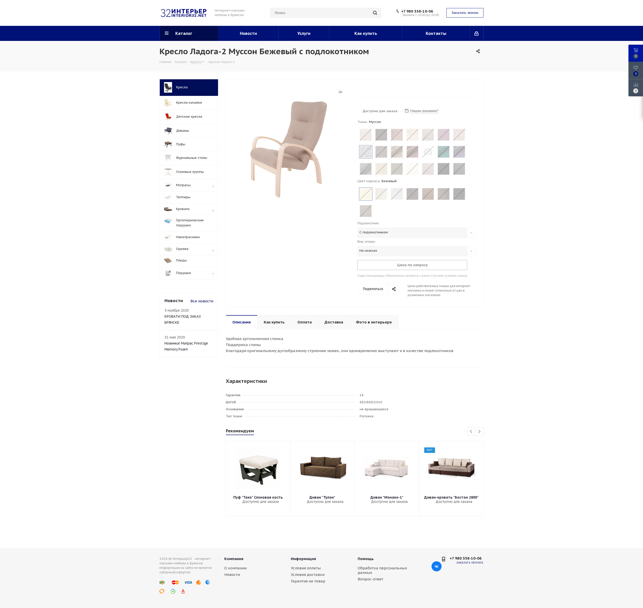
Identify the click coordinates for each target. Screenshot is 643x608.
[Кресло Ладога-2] (290, 149)
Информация (303, 558)
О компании (235, 568)
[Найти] (375, 13)
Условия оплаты (306, 568)
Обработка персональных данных (382, 570)
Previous (471, 431)
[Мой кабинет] (476, 33)
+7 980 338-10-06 (417, 11)
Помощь (366, 558)
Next (479, 431)
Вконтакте (437, 566)
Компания (233, 558)
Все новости (201, 301)
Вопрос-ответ (370, 579)
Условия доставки (308, 574)
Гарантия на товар (308, 581)
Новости (232, 574)
